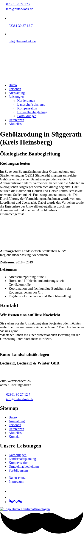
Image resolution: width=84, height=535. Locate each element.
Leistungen (16, 96)
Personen (15, 89)
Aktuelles (15, 124)
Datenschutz (17, 478)
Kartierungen (26, 100)
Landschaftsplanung (31, 104)
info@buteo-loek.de (19, 9)
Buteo (13, 85)
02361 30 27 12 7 (18, 4)
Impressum (16, 481)
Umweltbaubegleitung (32, 112)
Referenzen (16, 120)
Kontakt (5, 346)
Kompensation (27, 108)
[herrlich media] (42, 533)
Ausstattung (17, 93)
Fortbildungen (26, 116)
